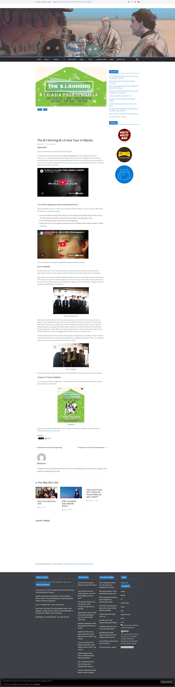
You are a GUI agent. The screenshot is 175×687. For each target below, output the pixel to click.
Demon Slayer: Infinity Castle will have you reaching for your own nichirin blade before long (74, 3)
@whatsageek (47, 428)
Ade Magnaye (40, 617)
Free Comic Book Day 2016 (46, 502)
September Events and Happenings (50, 447)
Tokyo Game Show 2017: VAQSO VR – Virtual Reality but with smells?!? (94, 493)
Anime (81, 59)
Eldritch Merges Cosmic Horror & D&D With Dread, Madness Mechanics (86, 655)
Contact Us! (120, 59)
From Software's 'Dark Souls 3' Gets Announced (123, 114)
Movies (56, 59)
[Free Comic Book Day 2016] (46, 488)
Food (122, 622)
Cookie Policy (36, 684)
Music (112, 59)
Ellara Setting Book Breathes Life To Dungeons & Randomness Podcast (108, 599)
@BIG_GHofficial (66, 428)
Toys (90, 59)
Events (39, 109)
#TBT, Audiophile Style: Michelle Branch (69, 503)
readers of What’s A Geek (57, 209)
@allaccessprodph (52, 431)
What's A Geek (133, 634)
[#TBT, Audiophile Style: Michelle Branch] (71, 488)
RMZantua (53, 144)
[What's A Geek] (87, 9)
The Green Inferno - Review (117, 117)
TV (64, 59)
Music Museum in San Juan (71, 163)
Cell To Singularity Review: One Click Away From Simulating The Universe (86, 664)
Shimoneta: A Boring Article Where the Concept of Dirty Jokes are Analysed (107, 608)
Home (39, 59)
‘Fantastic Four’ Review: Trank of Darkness (49, 613)
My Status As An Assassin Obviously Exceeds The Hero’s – (87, 585)
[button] (50, 59)
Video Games (72, 59)
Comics (46, 59)
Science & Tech (102, 59)
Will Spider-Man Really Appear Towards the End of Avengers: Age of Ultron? (107, 635)
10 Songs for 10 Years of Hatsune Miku (90, 447)
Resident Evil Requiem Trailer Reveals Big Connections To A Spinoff (87, 626)
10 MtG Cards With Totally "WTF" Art (120, 96)
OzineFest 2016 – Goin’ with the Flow (52, 604)
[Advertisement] (71, 124)
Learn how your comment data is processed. (78, 564)
